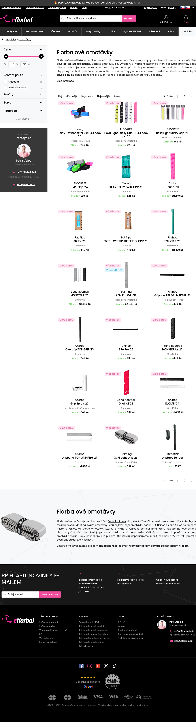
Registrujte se (150, 7)
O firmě (121, 622)
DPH (41, 634)
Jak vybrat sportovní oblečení (93, 634)
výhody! (171, 7)
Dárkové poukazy (48, 642)
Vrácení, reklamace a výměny (54, 630)
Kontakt (73, 7)
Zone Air (173, 525)
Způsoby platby (47, 626)
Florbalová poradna (11, 7)
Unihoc (161, 525)
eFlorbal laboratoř (35, 7)
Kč (29, 64)
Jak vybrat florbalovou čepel (93, 630)
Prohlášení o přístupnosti (130, 638)
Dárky (84, 7)
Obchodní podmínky (128, 630)
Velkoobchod (46, 638)
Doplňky (11, 39)
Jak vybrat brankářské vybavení (95, 638)
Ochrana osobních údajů (130, 634)
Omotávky (25, 39)
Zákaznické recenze (88, 682)
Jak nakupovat (86, 645)
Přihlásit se (50, 594)
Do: (18, 64)
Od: (6, 64)
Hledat (129, 18)
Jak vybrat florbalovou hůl (91, 626)
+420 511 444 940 (115, 7)
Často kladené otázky (89, 622)
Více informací (66, 81)
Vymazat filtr (24, 119)
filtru (154, 528)
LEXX (153, 525)
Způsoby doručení (48, 622)
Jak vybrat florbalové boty (92, 642)
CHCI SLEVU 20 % (126, 2)
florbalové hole (117, 521)
